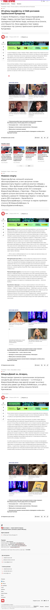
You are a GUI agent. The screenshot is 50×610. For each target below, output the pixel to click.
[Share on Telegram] (3, 55)
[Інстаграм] (46, 601)
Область (32, 152)
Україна (3, 152)
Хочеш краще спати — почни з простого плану (20, 124)
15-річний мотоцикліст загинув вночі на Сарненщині (31, 156)
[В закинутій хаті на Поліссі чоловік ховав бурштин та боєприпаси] (43, 150)
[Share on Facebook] (3, 46)
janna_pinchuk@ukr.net (22, 545)
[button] (2, 1)
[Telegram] (48, 601)
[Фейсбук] (41, 601)
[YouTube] (45, 601)
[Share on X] (3, 49)
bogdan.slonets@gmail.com (20, 544)
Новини (3, 8)
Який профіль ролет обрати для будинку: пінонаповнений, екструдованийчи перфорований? (18, 157)
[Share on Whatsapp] (3, 52)
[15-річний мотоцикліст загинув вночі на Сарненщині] (31, 150)
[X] (43, 601)
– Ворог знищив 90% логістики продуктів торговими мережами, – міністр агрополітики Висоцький (6, 157)
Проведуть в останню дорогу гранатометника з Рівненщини (23, 127)
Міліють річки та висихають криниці (17, 129)
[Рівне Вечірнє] (11, 1)
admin (6, 36)
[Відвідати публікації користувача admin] (3, 37)
